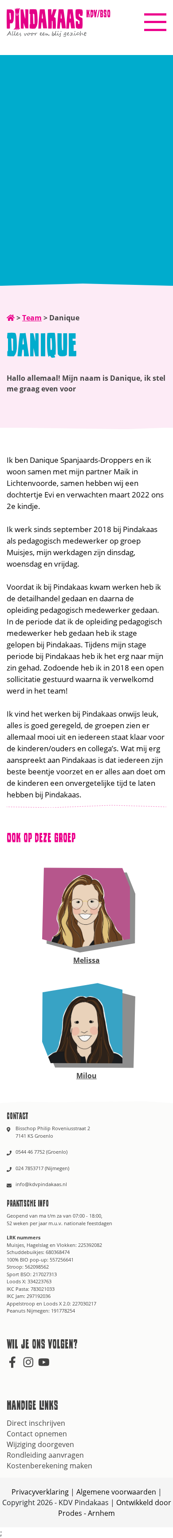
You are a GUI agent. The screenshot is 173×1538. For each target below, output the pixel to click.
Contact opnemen (37, 1434)
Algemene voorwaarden (116, 1492)
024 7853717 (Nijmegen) (42, 1168)
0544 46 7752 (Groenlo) (41, 1151)
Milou (86, 1076)
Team (32, 318)
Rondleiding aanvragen (45, 1455)
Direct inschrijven (36, 1423)
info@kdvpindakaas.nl (41, 1184)
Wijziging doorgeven (40, 1444)
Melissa (86, 960)
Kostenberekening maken (49, 1466)
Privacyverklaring (40, 1492)
